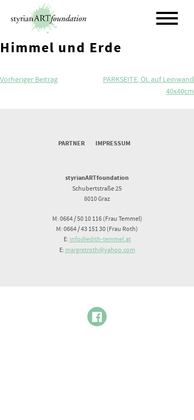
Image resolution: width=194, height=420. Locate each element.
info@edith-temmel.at (100, 239)
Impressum (112, 143)
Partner (71, 143)
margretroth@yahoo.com (100, 250)
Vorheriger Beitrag (29, 80)
